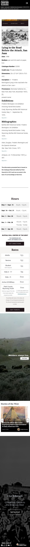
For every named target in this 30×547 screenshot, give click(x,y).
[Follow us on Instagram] (6, 545)
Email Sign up (6, 543)
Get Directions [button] (15, 243)
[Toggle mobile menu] (27, 3)
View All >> (4, 118)
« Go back (5, 23)
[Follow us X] (11, 545)
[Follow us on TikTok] (4, 545)
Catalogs (7, 7)
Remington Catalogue (16, 7)
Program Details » (22, 294)
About (22, 23)
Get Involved (15, 512)
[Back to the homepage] (5, 3)
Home (2, 7)
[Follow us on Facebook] (2, 545)
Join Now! (24, 358)
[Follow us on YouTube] (9, 545)
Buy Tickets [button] (15, 310)
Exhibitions (14, 23)
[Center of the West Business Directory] (21, 544)
